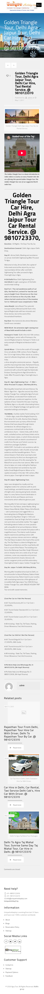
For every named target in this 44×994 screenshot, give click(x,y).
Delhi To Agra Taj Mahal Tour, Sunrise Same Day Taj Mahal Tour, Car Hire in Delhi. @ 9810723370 (21, 847)
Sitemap (8, 930)
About (8, 919)
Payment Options (12, 972)
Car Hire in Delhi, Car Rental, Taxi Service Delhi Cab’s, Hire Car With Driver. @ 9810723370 (22, 792)
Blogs (8, 923)
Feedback (9, 976)
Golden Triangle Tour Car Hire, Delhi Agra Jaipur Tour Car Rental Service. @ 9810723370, (22, 216)
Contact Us (9, 965)
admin (30, 97)
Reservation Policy (12, 927)
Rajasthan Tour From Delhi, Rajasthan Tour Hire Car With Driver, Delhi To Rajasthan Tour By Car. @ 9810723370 (21, 733)
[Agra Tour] (22, 6)
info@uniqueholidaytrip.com (16, 898)
